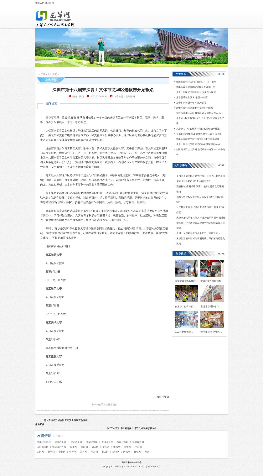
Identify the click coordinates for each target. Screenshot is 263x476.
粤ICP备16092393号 (132, 462)
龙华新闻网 (55, 18)
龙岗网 (116, 447)
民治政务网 (76, 442)
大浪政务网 (107, 442)
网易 (147, 451)
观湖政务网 (61, 442)
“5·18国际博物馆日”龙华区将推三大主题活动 (198, 134)
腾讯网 (126, 451)
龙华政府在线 (44, 442)
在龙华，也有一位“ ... (186, 306)
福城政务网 (122, 442)
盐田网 (95, 447)
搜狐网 (137, 451)
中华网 (72, 451)
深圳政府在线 (59, 447)
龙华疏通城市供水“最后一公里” (192, 97)
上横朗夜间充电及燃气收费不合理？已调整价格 (200, 176)
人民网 (40, 451)
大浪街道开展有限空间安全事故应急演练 (67, 420)
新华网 (51, 451)
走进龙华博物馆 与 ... (211, 306)
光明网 (127, 447)
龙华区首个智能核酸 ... (212, 281)
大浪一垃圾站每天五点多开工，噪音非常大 (198, 233)
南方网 (94, 451)
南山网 (84, 447)
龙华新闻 (52, 74)
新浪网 (115, 451)
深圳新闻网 (43, 447)
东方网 (83, 451)
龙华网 (41, 74)
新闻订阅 (127, 428)
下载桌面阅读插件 (145, 428)
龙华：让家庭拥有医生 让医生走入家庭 (196, 92)
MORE (221, 74)
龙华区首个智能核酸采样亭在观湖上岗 (195, 87)
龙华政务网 (92, 442)
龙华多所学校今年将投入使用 (191, 102)
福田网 (73, 447)
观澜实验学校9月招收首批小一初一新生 (196, 82)
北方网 (105, 451)
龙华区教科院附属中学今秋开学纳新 (194, 108)
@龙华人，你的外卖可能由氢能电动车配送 (198, 128)
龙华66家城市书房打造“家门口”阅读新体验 (197, 139)
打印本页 (113, 428)
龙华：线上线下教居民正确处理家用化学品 (198, 144)
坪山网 (138, 447)
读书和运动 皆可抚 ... (211, 332)
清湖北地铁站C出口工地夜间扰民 (193, 181)
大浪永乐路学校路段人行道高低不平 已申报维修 (200, 217)
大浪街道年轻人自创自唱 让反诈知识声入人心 (199, 113)
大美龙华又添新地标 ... (186, 281)
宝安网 (105, 447)
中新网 (62, 451)
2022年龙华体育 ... (184, 332)
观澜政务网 (138, 442)
